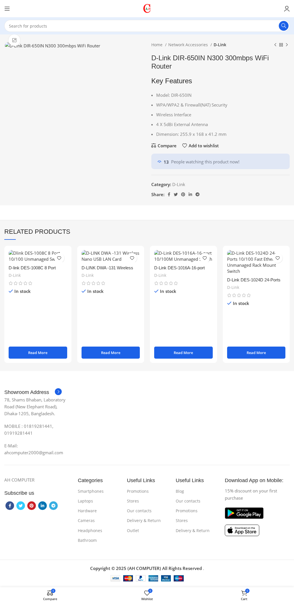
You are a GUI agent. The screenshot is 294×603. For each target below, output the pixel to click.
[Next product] (287, 45)
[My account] (287, 8)
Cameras (86, 520)
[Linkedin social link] (190, 194)
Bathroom (87, 540)
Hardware (87, 510)
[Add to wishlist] (59, 258)
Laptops (85, 501)
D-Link (220, 44)
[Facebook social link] (169, 194)
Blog (180, 491)
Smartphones (91, 491)
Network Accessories (188, 44)
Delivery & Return (144, 520)
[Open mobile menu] (7, 8)
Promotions (138, 491)
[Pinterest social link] (183, 194)
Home (157, 44)
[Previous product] (275, 45)
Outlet (133, 530)
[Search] (284, 26)
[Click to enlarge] (14, 40)
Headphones (90, 530)
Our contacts (139, 510)
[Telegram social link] (197, 194)
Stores (133, 501)
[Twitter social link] (175, 194)
